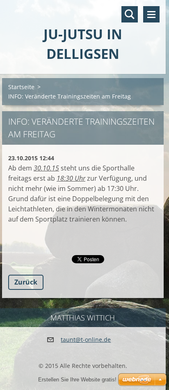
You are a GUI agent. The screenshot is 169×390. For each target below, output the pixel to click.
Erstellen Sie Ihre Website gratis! (77, 380)
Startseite (21, 87)
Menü (151, 14)
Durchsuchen (129, 14)
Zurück (25, 282)
